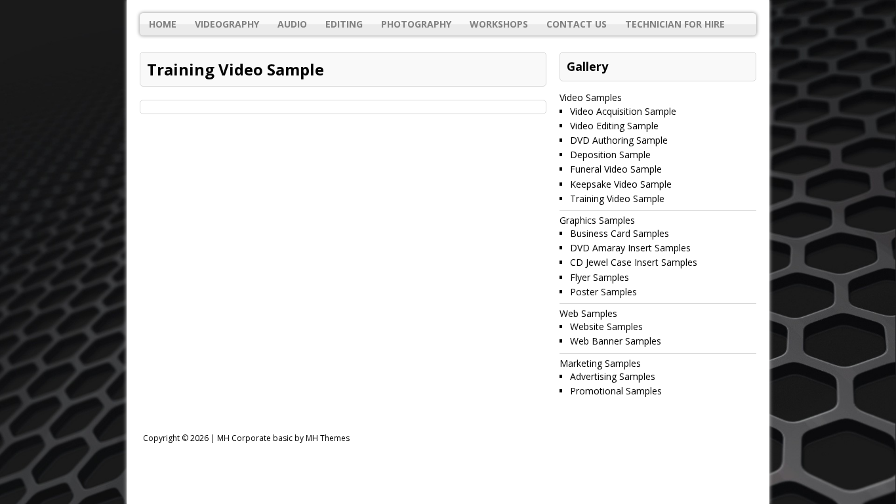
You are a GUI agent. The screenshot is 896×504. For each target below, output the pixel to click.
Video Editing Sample (614, 125)
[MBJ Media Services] (448, 6)
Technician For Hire (675, 24)
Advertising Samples (612, 376)
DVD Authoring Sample (619, 140)
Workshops (499, 24)
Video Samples (591, 97)
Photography (416, 24)
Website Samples (606, 326)
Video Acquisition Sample (623, 111)
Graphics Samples (597, 220)
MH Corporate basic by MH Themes (283, 438)
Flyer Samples (599, 277)
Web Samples (588, 313)
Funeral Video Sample (616, 169)
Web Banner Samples (615, 341)
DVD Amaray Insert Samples (630, 248)
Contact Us (576, 24)
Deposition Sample (610, 154)
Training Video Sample (617, 198)
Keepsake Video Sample (621, 184)
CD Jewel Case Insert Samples (633, 262)
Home (162, 24)
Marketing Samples (600, 363)
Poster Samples (603, 291)
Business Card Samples (619, 233)
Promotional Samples (616, 391)
